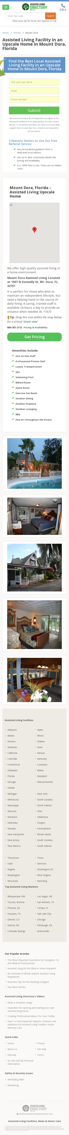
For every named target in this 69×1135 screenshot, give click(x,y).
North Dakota (44, 805)
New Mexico (14, 845)
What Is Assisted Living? (20, 1002)
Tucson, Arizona (16, 902)
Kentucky (42, 758)
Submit (34, 110)
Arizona (11, 741)
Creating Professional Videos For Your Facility (31, 1016)
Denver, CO (14, 919)
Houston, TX (14, 913)
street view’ (31, 321)
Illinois (40, 735)
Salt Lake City (44, 913)
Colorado (12, 758)
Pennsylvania (44, 828)
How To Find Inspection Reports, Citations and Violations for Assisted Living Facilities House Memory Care (32, 1024)
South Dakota (44, 845)
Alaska (11, 735)
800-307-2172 (14, 327)
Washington (14, 875)
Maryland (42, 776)
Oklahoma (42, 816)
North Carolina (44, 799)
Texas (40, 857)
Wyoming (42, 880)
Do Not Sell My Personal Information (20, 1062)
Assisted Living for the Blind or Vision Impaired (32, 968)
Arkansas (12, 747)
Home (5, 32)
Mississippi (13, 805)
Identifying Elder (16, 1079)
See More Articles (17, 987)
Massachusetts (45, 781)
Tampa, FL (42, 907)
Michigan (12, 793)
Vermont (41, 863)
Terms (40, 1054)
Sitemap (12, 1054)
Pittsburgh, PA (44, 925)
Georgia (12, 781)
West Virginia (44, 875)
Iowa (39, 747)
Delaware (12, 770)
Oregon (41, 822)
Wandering (13, 1085)
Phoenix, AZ (14, 907)
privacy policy (38, 121)
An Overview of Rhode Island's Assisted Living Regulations (31, 975)
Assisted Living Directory (34, 7)
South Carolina (44, 840)
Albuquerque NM (16, 896)
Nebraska (12, 822)
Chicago (41, 919)
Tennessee (13, 857)
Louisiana (42, 764)
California (12, 752)
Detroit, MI (13, 925)
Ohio (39, 811)
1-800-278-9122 (63, 7)
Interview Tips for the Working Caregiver (28, 981)
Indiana (41, 741)
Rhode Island (44, 834)
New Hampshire (16, 834)
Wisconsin (13, 880)
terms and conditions (18, 121)
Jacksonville (43, 931)
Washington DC (45, 869)
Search (50, 15)
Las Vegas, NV (44, 896)
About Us (12, 1049)
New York (42, 793)
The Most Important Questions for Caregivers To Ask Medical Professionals (33, 961)
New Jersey (13, 840)
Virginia (11, 869)
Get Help (41, 1049)
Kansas (41, 752)
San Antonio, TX (45, 902)
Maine (40, 770)
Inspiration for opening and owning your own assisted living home (31, 1009)
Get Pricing (35, 336)
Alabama (12, 729)
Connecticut (14, 764)
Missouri (12, 811)
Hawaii (11, 787)
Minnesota (13, 799)
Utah (10, 863)
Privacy (41, 1043)
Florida (17, 32)
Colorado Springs (16, 931)
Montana (12, 816)
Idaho (40, 729)
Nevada (12, 828)
